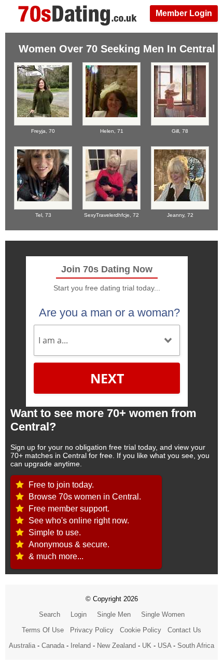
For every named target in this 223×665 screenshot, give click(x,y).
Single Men (114, 614)
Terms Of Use (43, 630)
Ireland (81, 645)
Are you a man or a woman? (109, 312)
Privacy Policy (92, 630)
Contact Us (184, 630)
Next (107, 378)
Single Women (163, 614)
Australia (22, 645)
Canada (52, 645)
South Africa (195, 645)
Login (79, 614)
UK (146, 645)
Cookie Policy (140, 630)
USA (164, 645)
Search (49, 614)
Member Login (184, 13)
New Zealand (116, 645)
